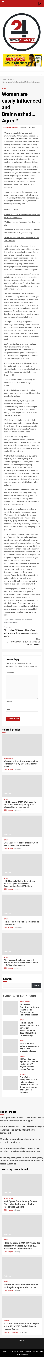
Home (21, 1340)
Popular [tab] (19, 996)
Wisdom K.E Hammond (11, 127)
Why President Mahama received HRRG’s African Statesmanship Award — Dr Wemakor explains (22, 944)
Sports (11, 758)
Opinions (23, 1074)
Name (9, 702)
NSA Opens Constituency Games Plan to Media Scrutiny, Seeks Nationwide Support (22, 745)
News (4, 88)
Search (7, 978)
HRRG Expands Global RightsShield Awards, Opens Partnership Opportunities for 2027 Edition (22, 865)
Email (9, 709)
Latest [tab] (7, 996)
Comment (10, 673)
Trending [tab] (31, 996)
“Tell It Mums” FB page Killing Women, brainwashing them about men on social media (21, 631)
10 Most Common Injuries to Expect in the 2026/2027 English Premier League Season (10, 1063)
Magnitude (38, 1351)
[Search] (40, 73)
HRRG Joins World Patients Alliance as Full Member (22, 905)
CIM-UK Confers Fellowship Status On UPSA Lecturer (23, 642)
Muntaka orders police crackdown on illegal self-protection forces (22, 826)
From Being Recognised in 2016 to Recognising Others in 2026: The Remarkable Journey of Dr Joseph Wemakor (10, 1083)
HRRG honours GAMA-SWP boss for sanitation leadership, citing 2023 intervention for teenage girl (22, 786)
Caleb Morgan (8, 769)
